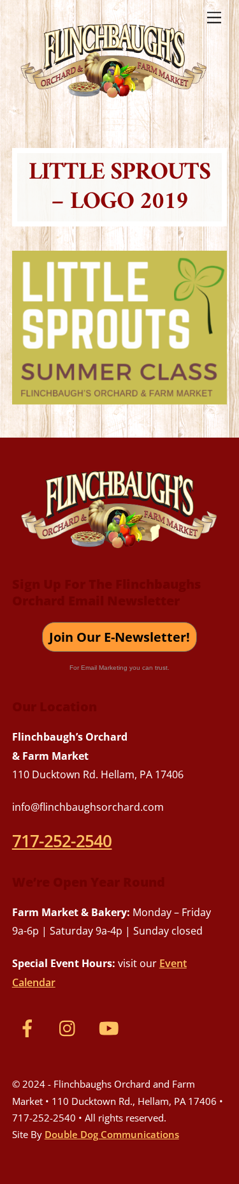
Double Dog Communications (112, 1134)
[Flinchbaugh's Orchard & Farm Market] (114, 103)
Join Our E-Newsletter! (119, 637)
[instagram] (70, 1027)
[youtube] (111, 1027)
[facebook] (29, 1027)
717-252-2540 (62, 840)
